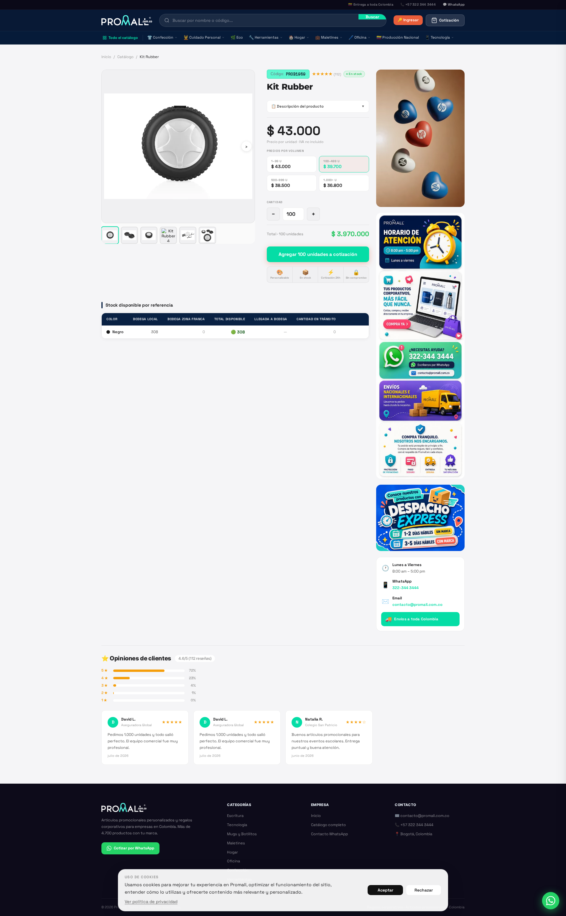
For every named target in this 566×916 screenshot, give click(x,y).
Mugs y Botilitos (242, 833)
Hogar (297, 37)
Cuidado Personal (202, 37)
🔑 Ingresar (408, 19)
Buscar (372, 16)
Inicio (106, 56)
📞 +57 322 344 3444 (414, 824)
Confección (160, 37)
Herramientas (264, 37)
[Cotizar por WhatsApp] (550, 900)
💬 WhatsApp (454, 4)
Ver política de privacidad (151, 901)
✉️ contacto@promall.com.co (422, 815)
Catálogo (125, 56)
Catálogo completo (328, 824)
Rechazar (423, 890)
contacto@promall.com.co (417, 604)
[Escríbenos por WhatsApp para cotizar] (420, 345)
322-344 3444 (405, 587)
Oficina (357, 37)
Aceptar (385, 890)
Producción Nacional (397, 37)
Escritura (235, 815)
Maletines (326, 37)
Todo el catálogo (123, 37)
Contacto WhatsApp (329, 833)
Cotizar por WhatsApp (134, 848)
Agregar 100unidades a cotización (318, 254)
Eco (237, 37)
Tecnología (437, 37)
